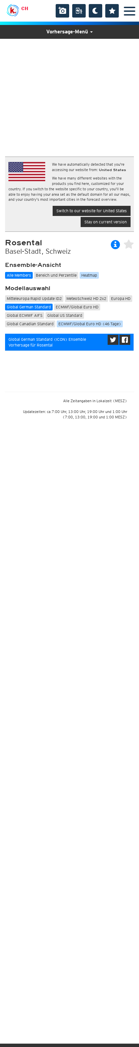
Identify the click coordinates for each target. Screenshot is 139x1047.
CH (24, 8)
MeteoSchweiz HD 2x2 (86, 298)
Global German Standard (29, 306)
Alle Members (19, 275)
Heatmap (89, 275)
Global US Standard (64, 315)
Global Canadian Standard (30, 323)
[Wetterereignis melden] (79, 11)
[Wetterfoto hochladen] (62, 11)
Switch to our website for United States (91, 210)
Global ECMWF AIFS (25, 315)
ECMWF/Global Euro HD (77, 306)
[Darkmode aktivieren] (95, 11)
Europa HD (121, 298)
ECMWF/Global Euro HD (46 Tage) (89, 323)
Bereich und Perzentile (56, 275)
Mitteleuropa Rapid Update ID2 (34, 298)
